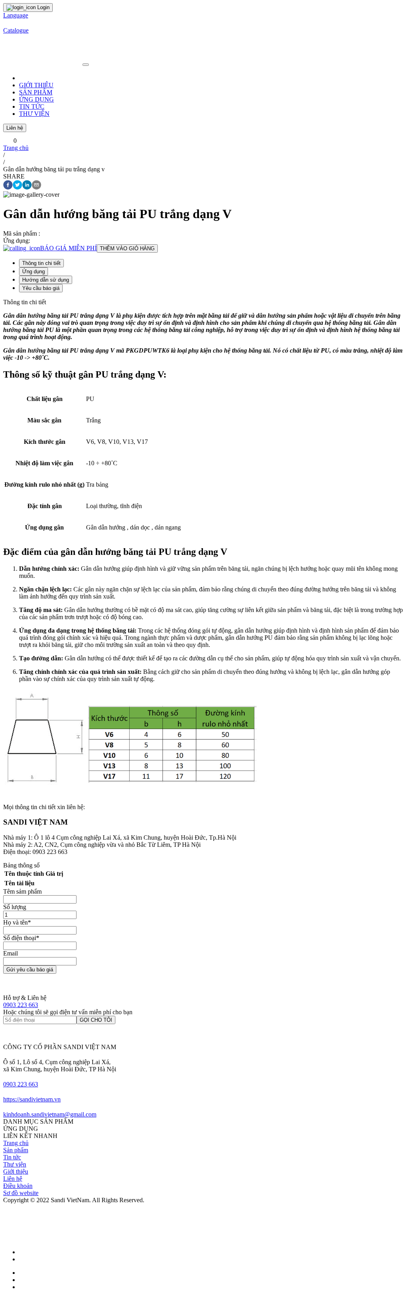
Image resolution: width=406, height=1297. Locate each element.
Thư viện (14, 1164)
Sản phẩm (15, 1150)
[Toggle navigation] (85, 64)
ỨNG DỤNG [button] (36, 99)
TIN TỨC (31, 106)
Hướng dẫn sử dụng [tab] (45, 280)
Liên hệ (14, 128)
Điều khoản (18, 1185)
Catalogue (16, 30)
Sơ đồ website (20, 1193)
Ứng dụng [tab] (33, 271)
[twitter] (17, 185)
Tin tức (12, 1157)
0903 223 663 (20, 1005)
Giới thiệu (15, 1171)
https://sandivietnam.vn (32, 1099)
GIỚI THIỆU (36, 85)
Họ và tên (17, 922)
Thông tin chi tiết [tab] (41, 263)
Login (43, 7)
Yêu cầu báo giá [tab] (40, 288)
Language (15, 15)
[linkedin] (27, 185)
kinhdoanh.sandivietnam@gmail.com (49, 1114)
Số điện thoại (21, 937)
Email (10, 953)
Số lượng (14, 907)
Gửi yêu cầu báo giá (29, 970)
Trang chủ (16, 147)
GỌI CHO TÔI (96, 1020)
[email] (36, 185)
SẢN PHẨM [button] (35, 92)
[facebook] (8, 185)
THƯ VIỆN (34, 113)
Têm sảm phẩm (22, 891)
